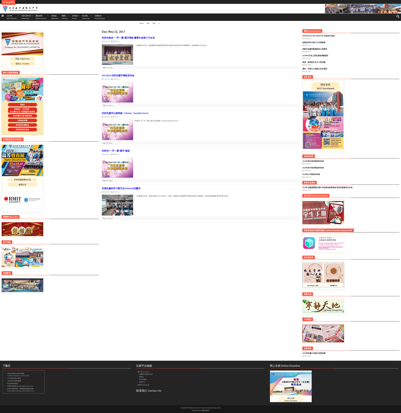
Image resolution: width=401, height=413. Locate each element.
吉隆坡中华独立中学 (146, 374)
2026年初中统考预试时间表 (313, 168)
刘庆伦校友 (109, 143)
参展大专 (22, 184)
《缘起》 (22, 104)
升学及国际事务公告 (22, 179)
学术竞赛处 (143, 379)
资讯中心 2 (116, 41)
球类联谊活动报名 (22, 129)
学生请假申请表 (12, 383)
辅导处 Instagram (143, 385)
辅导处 (141, 377)
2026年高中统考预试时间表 (313, 161)
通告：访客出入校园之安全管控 (314, 69)
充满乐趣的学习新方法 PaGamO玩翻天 (121, 188)
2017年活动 (109, 68)
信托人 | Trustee (22, 63)
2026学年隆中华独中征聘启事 (314, 353)
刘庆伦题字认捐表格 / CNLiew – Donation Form (125, 113)
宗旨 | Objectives (22, 59)
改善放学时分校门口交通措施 (313, 42)
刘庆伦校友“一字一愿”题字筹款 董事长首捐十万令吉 (128, 37)
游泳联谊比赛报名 (22, 125)
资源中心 (142, 382)
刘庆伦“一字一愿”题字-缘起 (116, 150)
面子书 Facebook (143, 372)
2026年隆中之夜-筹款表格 (22, 116)
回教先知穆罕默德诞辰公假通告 (314, 49)
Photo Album (109, 105)
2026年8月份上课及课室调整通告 (315, 55)
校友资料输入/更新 (313, 285)
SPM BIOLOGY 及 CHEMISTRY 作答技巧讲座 (318, 36)
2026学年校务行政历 (14, 378)
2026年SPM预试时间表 (311, 174)
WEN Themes (205, 410)
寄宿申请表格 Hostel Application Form (20, 386)
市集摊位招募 (22, 120)
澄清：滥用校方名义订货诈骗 (313, 62)
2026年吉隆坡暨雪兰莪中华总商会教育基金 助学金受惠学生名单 (327, 187)
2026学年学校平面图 (14, 381)
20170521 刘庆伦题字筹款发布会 (118, 75)
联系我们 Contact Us (148, 390)
